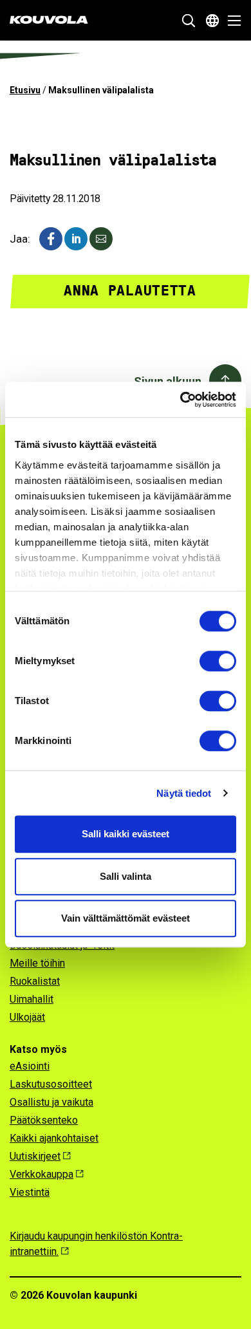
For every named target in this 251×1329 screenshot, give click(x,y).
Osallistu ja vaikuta (51, 1102)
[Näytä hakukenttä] (188, 20)
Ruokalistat (35, 981)
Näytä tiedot (183, 793)
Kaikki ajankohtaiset (54, 1138)
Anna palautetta (130, 291)
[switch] (218, 661)
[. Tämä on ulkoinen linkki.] (76, 238)
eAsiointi (30, 1066)
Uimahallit (31, 999)
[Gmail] (101, 238)
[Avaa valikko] (230, 20)
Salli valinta (125, 876)
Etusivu (25, 90)
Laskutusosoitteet (51, 1084)
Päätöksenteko (44, 1120)
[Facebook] (50, 238)
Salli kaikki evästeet (125, 833)
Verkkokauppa (41, 1174)
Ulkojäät (27, 1017)
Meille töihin (37, 963)
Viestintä (30, 1192)
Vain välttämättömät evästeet (125, 918)
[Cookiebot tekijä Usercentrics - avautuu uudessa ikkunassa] (180, 399)
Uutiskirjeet (35, 1156)
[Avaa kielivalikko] (212, 21)
